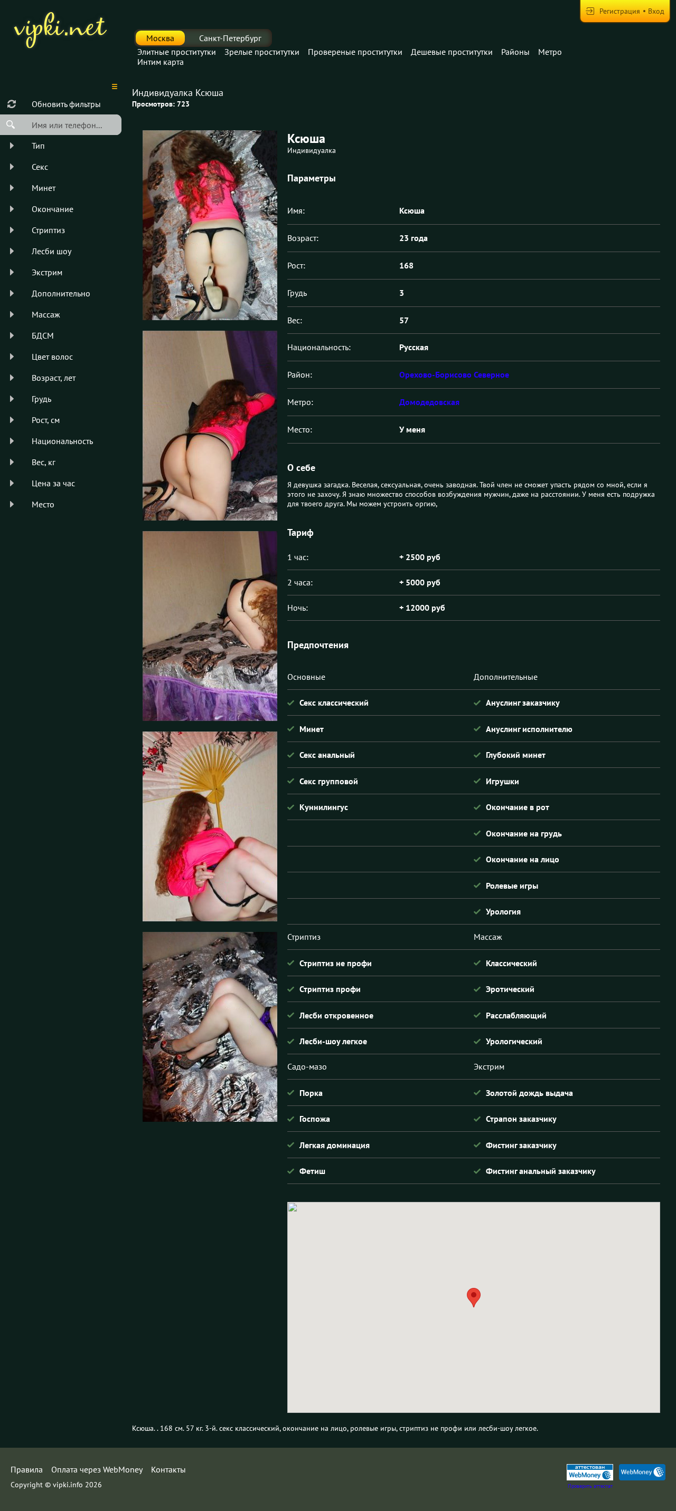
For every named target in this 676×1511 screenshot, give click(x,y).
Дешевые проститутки (452, 51)
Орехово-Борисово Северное (454, 374)
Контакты (168, 1469)
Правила (27, 1469)
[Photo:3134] (210, 826)
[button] (474, 1297)
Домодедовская (429, 402)
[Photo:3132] (210, 426)
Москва (160, 38)
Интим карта (160, 61)
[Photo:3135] (210, 1027)
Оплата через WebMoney (97, 1469)
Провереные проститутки (355, 51)
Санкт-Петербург (230, 38)
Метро (550, 51)
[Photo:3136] (210, 225)
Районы (515, 51)
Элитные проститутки (176, 51)
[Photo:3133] (210, 626)
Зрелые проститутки (261, 51)
